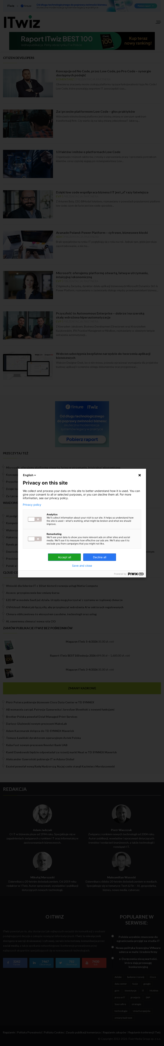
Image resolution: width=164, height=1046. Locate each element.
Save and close (82, 565)
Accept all (64, 557)
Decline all (99, 557)
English (28, 475)
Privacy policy (32, 504)
